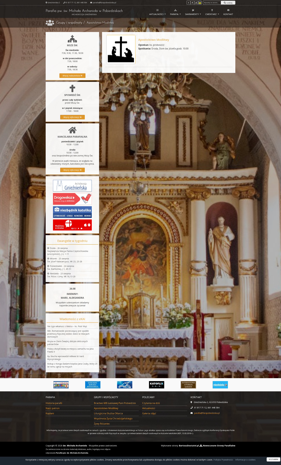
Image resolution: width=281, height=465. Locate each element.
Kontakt (228, 14)
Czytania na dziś (151, 403)
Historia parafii (54, 403)
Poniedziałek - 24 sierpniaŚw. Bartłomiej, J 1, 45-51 (60, 267)
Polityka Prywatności (223, 459)
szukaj (229, 2)
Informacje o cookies (245, 459)
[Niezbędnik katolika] (72, 211)
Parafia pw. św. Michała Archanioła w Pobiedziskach (84, 12)
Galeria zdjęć (149, 413)
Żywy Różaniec (102, 423)
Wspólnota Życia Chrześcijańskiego (113, 418)
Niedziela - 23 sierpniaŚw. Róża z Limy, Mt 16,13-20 (61, 275)
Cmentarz (211, 14)
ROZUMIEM (273, 459)
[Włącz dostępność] (200, 3)
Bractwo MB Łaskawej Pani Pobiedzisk (115, 403)
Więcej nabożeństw (71, 75)
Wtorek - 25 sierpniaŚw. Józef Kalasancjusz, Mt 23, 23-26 (64, 260)
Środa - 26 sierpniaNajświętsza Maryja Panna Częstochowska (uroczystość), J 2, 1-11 (67, 251)
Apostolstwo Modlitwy (106, 408)
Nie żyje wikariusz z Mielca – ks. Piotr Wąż (67, 326)
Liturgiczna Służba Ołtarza (108, 413)
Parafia (174, 14)
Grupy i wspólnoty (69, 22)
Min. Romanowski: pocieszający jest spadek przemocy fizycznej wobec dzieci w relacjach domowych (68, 333)
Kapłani (50, 413)
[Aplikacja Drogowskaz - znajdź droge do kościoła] (72, 198)
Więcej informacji (71, 117)
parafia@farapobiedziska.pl (104, 2)
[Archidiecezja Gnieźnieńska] (72, 185)
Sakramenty (192, 14)
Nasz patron (52, 408)
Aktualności (156, 14)
